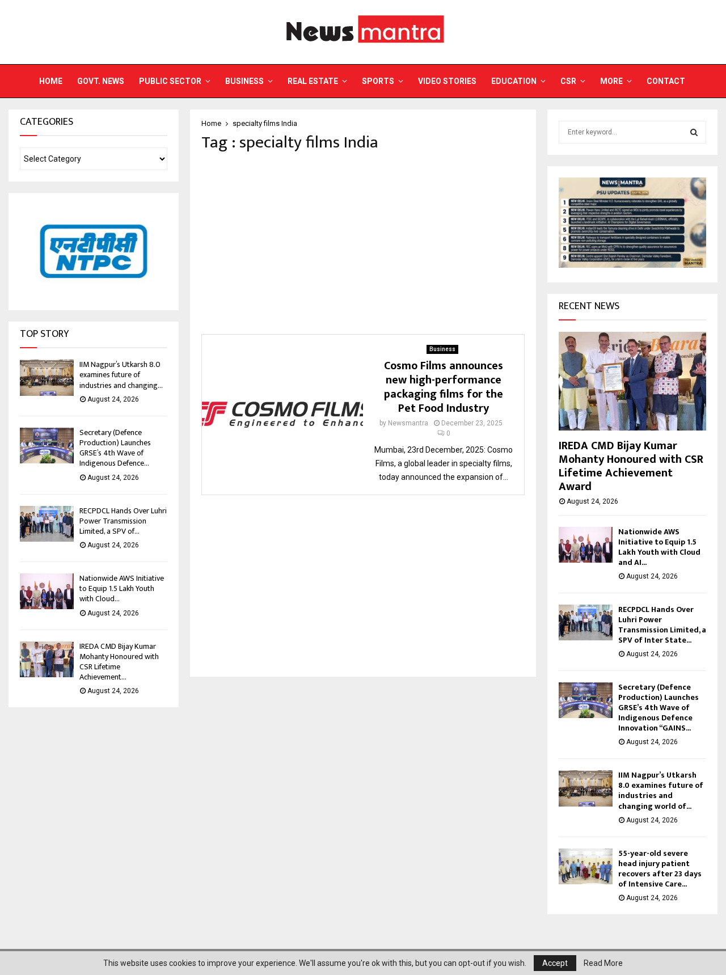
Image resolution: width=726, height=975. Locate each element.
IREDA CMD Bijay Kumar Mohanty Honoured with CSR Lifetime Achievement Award (631, 466)
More (611, 81)
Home (50, 81)
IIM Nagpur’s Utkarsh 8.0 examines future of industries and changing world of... (660, 790)
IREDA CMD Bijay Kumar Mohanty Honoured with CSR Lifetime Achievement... (119, 662)
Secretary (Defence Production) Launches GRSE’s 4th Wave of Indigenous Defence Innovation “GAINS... (658, 708)
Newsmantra (408, 423)
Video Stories (447, 81)
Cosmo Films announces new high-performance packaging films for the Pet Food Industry (443, 387)
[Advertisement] (363, 243)
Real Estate (313, 81)
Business (244, 81)
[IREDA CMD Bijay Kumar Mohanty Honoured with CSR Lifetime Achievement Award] (47, 659)
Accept (555, 963)
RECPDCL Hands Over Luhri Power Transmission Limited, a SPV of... (123, 521)
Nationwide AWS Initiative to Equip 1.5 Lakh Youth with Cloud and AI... (659, 547)
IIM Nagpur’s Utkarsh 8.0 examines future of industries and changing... (121, 374)
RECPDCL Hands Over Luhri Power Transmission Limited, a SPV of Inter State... (662, 625)
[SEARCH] (694, 132)
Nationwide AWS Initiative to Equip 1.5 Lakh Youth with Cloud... (121, 588)
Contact (666, 81)
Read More (603, 963)
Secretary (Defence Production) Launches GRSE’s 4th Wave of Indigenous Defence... (115, 448)
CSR (568, 81)
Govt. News (100, 81)
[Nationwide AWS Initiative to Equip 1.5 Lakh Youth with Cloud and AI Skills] (47, 591)
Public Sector (170, 81)
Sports (378, 81)
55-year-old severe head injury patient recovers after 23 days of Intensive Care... (660, 868)
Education (514, 81)
